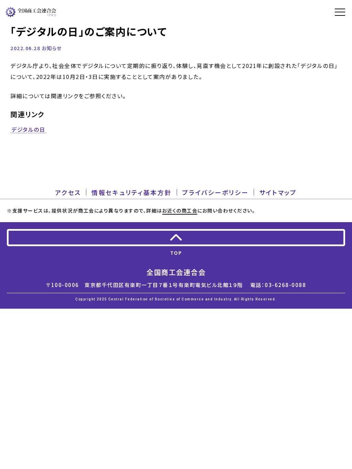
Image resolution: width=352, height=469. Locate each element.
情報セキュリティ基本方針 (131, 192)
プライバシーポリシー (215, 192)
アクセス (68, 192)
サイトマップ (278, 192)
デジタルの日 (28, 129)
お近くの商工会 (180, 210)
